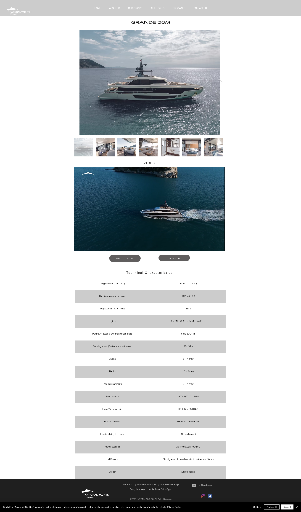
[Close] (297, 506)
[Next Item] (221, 82)
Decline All (272, 507)
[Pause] (78, 247)
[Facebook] (210, 496)
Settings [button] (257, 507)
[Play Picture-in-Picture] (215, 247)
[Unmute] (84, 247)
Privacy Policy (174, 507)
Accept (287, 507)
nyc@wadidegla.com (207, 485)
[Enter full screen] (220, 247)
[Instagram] (203, 496)
